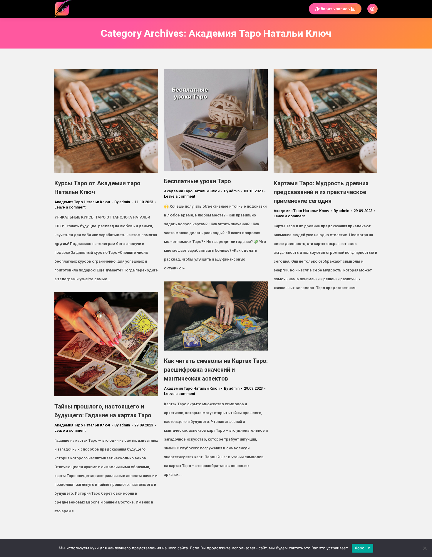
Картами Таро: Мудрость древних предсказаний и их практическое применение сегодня (321, 192)
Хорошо (362, 548)
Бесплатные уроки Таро (197, 181)
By (122, 202)
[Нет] (425, 548)
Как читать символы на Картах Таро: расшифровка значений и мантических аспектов (216, 369)
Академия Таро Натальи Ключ (82, 202)
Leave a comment (70, 207)
